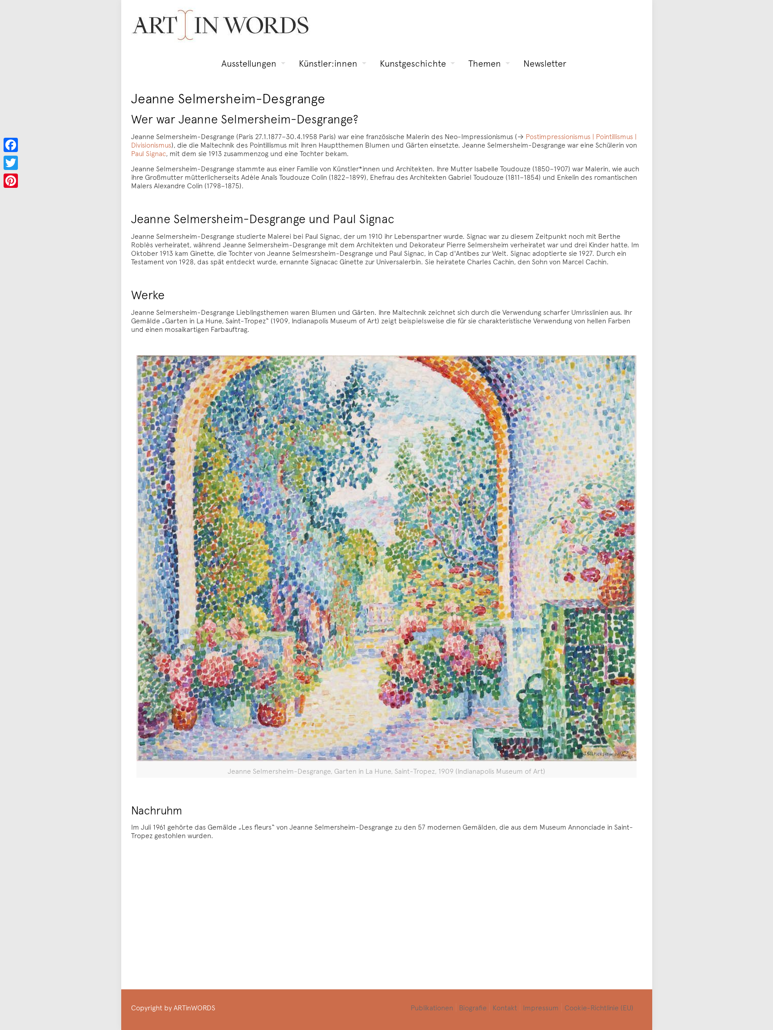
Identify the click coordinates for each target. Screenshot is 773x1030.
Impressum (541, 1007)
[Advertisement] (392, 908)
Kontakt (505, 1007)
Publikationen (432, 1007)
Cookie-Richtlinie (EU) (599, 1007)
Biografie (473, 1007)
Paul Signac (148, 153)
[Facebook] (11, 145)
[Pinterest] (11, 181)
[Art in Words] (220, 25)
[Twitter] (11, 163)
